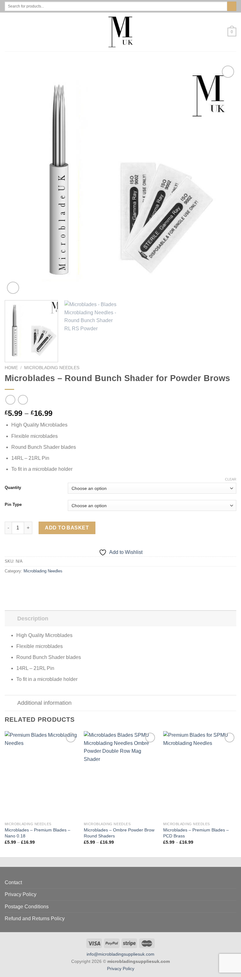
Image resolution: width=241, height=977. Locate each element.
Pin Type (13, 504)
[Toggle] (11, 618)
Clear (230, 479)
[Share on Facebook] (16, 584)
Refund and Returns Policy (35, 918)
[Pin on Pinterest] (39, 584)
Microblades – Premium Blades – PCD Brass (196, 832)
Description (32, 618)
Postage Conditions (27, 906)
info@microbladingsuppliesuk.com (120, 954)
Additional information (44, 703)
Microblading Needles (51, 367)
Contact (13, 882)
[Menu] (8, 32)
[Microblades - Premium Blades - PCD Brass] (199, 775)
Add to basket (67, 527)
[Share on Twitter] (23, 584)
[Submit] (231, 6)
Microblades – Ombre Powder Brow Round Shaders (119, 832)
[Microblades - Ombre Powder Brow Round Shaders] (120, 775)
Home (11, 367)
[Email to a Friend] (31, 584)
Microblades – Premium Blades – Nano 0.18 (37, 832)
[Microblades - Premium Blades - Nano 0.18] (41, 775)
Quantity (13, 488)
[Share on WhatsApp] (8, 584)
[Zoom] (13, 288)
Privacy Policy (20, 894)
